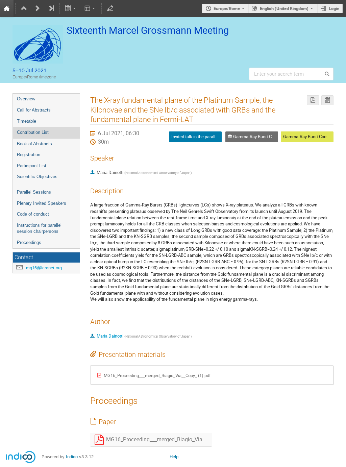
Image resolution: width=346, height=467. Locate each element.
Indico (72, 457)
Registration (28, 154)
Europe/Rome (227, 8)
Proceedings (29, 242)
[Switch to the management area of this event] (110, 8)
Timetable (26, 121)
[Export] (71, 8)
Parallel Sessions (34, 192)
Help (174, 457)
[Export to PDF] (313, 100)
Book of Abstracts (34, 143)
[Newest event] (51, 8)
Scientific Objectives (37, 176)
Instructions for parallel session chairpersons (39, 228)
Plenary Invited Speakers (41, 203)
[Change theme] (90, 8)
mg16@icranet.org (44, 268)
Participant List (31, 165)
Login (334, 8)
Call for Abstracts (34, 110)
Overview (26, 98)
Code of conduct (33, 214)
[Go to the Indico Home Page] (7, 8)
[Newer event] (37, 8)
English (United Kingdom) (284, 8)
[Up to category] (24, 8)
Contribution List (33, 132)
